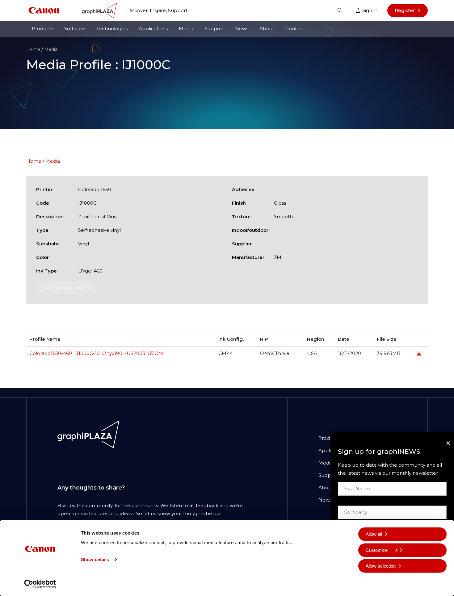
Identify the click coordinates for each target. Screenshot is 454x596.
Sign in (369, 10)
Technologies (112, 28)
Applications (153, 28)
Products (42, 28)
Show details (95, 559)
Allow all (374, 534)
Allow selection (381, 566)
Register (405, 10)
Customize (377, 549)
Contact (294, 28)
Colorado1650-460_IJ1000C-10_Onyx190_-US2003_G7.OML (97, 353)
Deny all (374, 581)
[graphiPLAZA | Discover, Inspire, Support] (99, 10)
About (266, 28)
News (241, 28)
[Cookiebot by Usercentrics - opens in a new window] (40, 584)
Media (186, 28)
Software (74, 28)
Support (214, 28)
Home (33, 49)
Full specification (64, 287)
